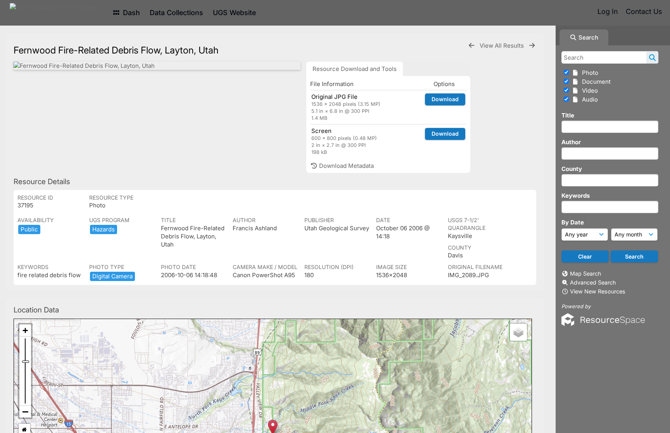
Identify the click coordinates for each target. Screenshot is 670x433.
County (571, 169)
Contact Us (644, 11)
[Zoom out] (25, 411)
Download (445, 99)
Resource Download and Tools (355, 68)
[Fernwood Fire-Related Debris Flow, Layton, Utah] (157, 66)
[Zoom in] (25, 330)
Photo (588, 72)
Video (588, 90)
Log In (607, 11)
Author (571, 142)
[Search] (652, 57)
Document (595, 81)
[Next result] (532, 45)
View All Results (502, 45)
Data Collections (176, 13)
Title (567, 115)
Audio (588, 99)
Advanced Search (593, 282)
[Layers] (518, 332)
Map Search (585, 273)
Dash (130, 13)
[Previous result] (471, 45)
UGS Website (234, 13)
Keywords (575, 195)
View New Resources (597, 291)
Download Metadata (346, 165)
